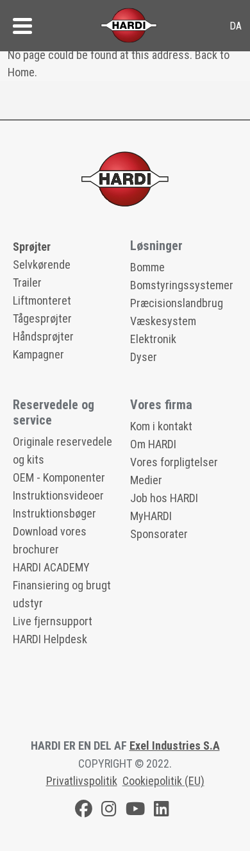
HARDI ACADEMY (51, 567)
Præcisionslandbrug (176, 303)
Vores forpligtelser (174, 462)
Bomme (147, 267)
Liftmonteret (42, 300)
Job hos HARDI (164, 498)
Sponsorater (159, 534)
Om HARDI (153, 444)
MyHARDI (151, 516)
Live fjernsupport (52, 621)
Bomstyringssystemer (181, 285)
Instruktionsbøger (54, 513)
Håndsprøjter (43, 336)
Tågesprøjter (42, 318)
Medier (146, 480)
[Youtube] (135, 811)
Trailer (27, 282)
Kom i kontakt (161, 426)
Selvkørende (42, 264)
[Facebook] (83, 811)
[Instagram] (109, 811)
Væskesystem (163, 321)
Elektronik (153, 339)
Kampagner (38, 354)
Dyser (143, 357)
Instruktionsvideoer (58, 495)
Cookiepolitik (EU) (163, 781)
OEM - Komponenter (59, 477)
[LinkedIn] (161, 811)
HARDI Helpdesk (50, 639)
